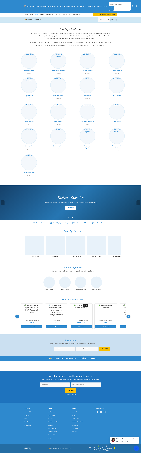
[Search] (111, 8)
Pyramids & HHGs (53, 422)
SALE (36, 15)
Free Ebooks (76, 15)
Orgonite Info (27, 412)
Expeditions (49, 15)
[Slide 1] (68, 217)
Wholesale (75, 428)
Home (26, 15)
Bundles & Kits (52, 435)
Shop (31, 15)
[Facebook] (97, 412)
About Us (57, 15)
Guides (42, 15)
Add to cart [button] (32, 327)
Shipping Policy (76, 419)
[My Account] (133, 6)
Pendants (50, 419)
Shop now (71, 208)
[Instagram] (105, 412)
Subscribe (104, 349)
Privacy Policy (76, 425)
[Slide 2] (70, 217)
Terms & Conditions (77, 422)
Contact (64, 15)
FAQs (73, 415)
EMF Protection (52, 428)
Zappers (50, 425)
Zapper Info (27, 415)
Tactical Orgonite (52, 432)
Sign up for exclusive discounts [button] (106, 15)
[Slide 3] (72, 217)
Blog (70, 15)
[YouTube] (101, 412)
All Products (51, 412)
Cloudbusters (51, 415)
